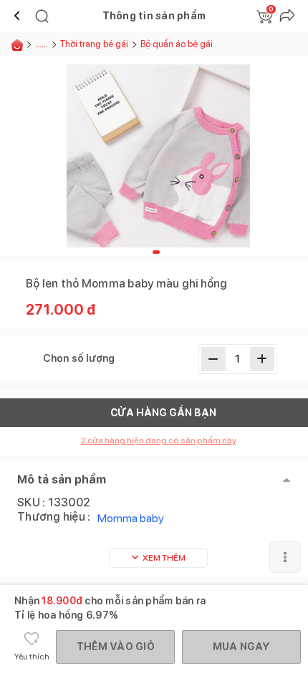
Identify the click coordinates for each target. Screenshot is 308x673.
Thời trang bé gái (94, 44)
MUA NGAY (242, 646)
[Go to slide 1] (156, 252)
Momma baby (130, 518)
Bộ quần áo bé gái (176, 44)
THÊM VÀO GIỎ (116, 646)
